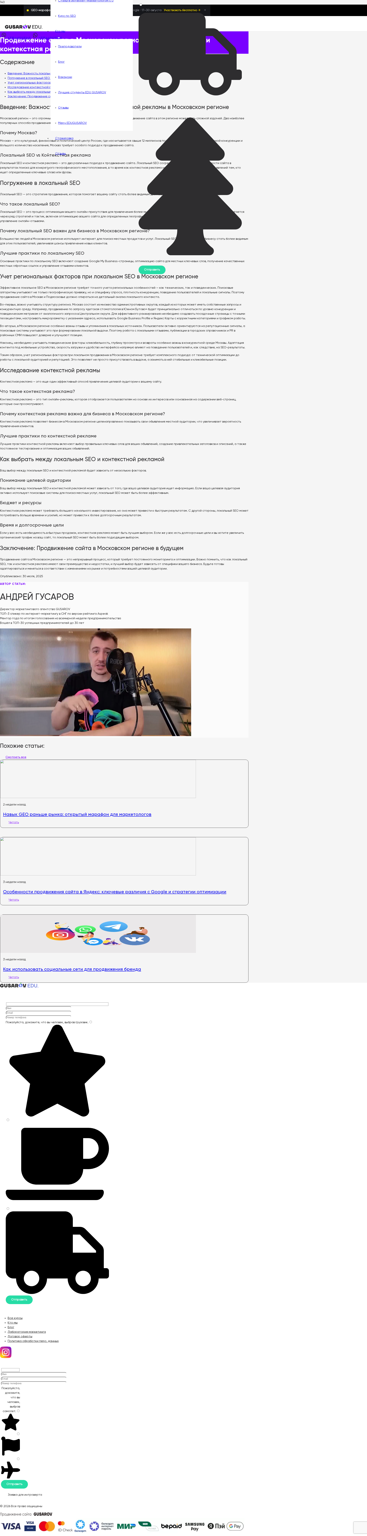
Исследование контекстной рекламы (35, 87)
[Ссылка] (24, 28)
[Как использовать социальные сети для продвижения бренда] (98, 952)
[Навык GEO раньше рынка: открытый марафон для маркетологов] (98, 797)
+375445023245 (19, 38)
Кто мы (13, 1322)
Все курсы (15, 1318)
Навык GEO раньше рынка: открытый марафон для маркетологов (77, 814)
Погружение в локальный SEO (29, 78)
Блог (11, 1327)
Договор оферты (20, 1336)
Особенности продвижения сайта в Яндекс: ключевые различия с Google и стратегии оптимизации (114, 891)
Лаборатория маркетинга (27, 1332)
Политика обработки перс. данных (33, 1341)
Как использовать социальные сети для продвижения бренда (72, 969)
